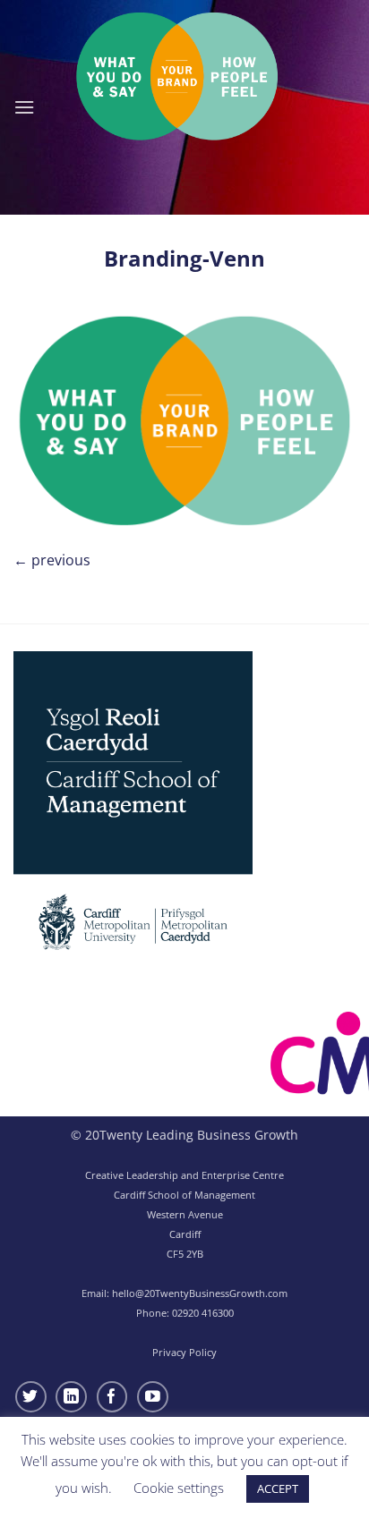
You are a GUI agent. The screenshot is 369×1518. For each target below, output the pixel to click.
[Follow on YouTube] (152, 1396)
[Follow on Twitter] (31, 1396)
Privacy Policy (184, 1352)
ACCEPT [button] (277, 1488)
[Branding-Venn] (184, 418)
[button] (24, 107)
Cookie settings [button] (178, 1488)
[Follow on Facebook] (112, 1396)
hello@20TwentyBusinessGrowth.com (199, 1293)
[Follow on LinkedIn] (71, 1396)
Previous (51, 560)
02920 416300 (203, 1312)
